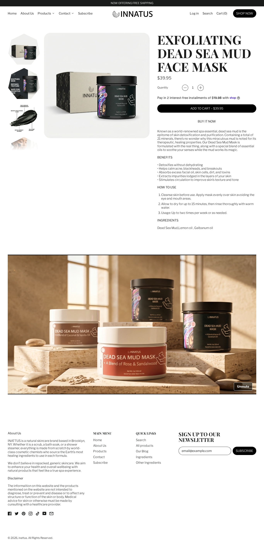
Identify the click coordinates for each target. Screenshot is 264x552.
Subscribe (85, 13)
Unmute (243, 386)
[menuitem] (24, 49)
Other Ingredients (148, 462)
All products (144, 445)
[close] (70, 529)
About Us (27, 13)
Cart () (221, 14)
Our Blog (142, 451)
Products (99, 451)
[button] (208, 13)
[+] (201, 88)
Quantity (162, 87)
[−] (185, 88)
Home (12, 13)
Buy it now (207, 121)
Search (141, 440)
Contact (99, 457)
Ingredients (144, 457)
